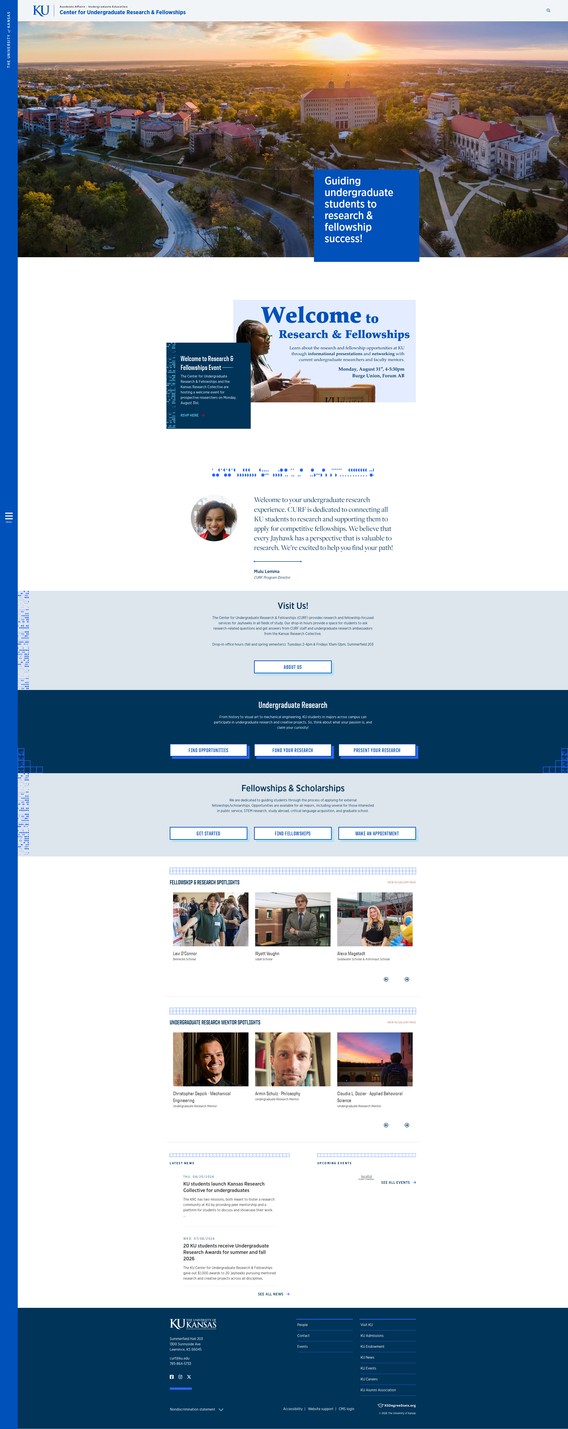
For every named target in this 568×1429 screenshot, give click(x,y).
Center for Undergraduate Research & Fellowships (123, 12)
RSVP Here (190, 415)
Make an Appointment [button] (377, 833)
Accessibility (293, 1409)
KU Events (368, 1368)
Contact (303, 1335)
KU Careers (369, 1379)
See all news (271, 1294)
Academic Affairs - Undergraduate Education (94, 6)
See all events (396, 1182)
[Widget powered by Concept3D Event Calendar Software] (367, 1177)
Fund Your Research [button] (292, 750)
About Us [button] (293, 667)
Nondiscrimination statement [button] (193, 1409)
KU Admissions (372, 1335)
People (302, 1324)
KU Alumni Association (378, 1390)
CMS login (346, 1409)
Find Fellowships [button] (293, 833)
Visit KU (367, 1324)
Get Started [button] (208, 833)
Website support (320, 1409)
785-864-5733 (180, 1363)
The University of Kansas (402, 1413)
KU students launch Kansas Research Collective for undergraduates (224, 1187)
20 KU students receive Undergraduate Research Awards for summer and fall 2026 (226, 1252)
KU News (367, 1357)
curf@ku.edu (179, 1358)
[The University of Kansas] (193, 1327)
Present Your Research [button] (377, 750)
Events (302, 1346)
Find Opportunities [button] (208, 750)
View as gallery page (401, 882)
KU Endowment (373, 1346)
